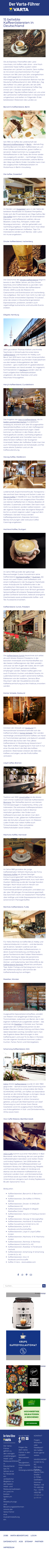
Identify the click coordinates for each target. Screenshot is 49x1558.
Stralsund (29, 728)
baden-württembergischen (15, 422)
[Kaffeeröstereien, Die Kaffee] (24, 179)
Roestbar (18, 1024)
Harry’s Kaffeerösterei (27, 419)
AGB (21, 1541)
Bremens (7, 802)
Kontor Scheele (26, 733)
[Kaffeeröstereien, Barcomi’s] (24, 111)
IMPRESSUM (8, 1547)
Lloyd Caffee (24, 797)
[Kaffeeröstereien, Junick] (24, 611)
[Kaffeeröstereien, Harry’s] (24, 389)
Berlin (29, 144)
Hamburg (23, 370)
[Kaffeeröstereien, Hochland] (24, 534)
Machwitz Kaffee (10, 874)
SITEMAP (29, 1541)
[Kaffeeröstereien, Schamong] (24, 1053)
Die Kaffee (7, 217)
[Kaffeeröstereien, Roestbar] (24, 984)
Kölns (5, 1084)
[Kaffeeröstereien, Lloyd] (24, 767)
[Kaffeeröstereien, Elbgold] (24, 319)
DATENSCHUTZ (10, 1541)
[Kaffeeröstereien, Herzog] (24, 461)
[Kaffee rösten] (24, 697)
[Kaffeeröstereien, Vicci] (24, 1123)
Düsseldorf (21, 209)
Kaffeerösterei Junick (15, 655)
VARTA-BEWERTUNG (19, 1535)
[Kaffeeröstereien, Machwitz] (24, 839)
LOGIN (33, 1535)
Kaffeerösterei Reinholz (13, 964)
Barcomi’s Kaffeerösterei (13, 144)
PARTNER (39, 1541)
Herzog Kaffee (9, 497)
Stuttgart (36, 577)
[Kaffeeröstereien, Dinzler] (24, 246)
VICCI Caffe (8, 1154)
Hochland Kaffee (23, 577)
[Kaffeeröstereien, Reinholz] (24, 911)
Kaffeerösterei (9, 355)
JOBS (5, 1535)
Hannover (15, 879)
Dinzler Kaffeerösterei (29, 280)
